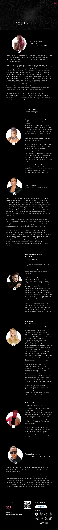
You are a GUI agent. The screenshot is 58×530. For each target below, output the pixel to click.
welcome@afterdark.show (14, 514)
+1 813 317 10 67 (10, 512)
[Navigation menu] (55, 3)
